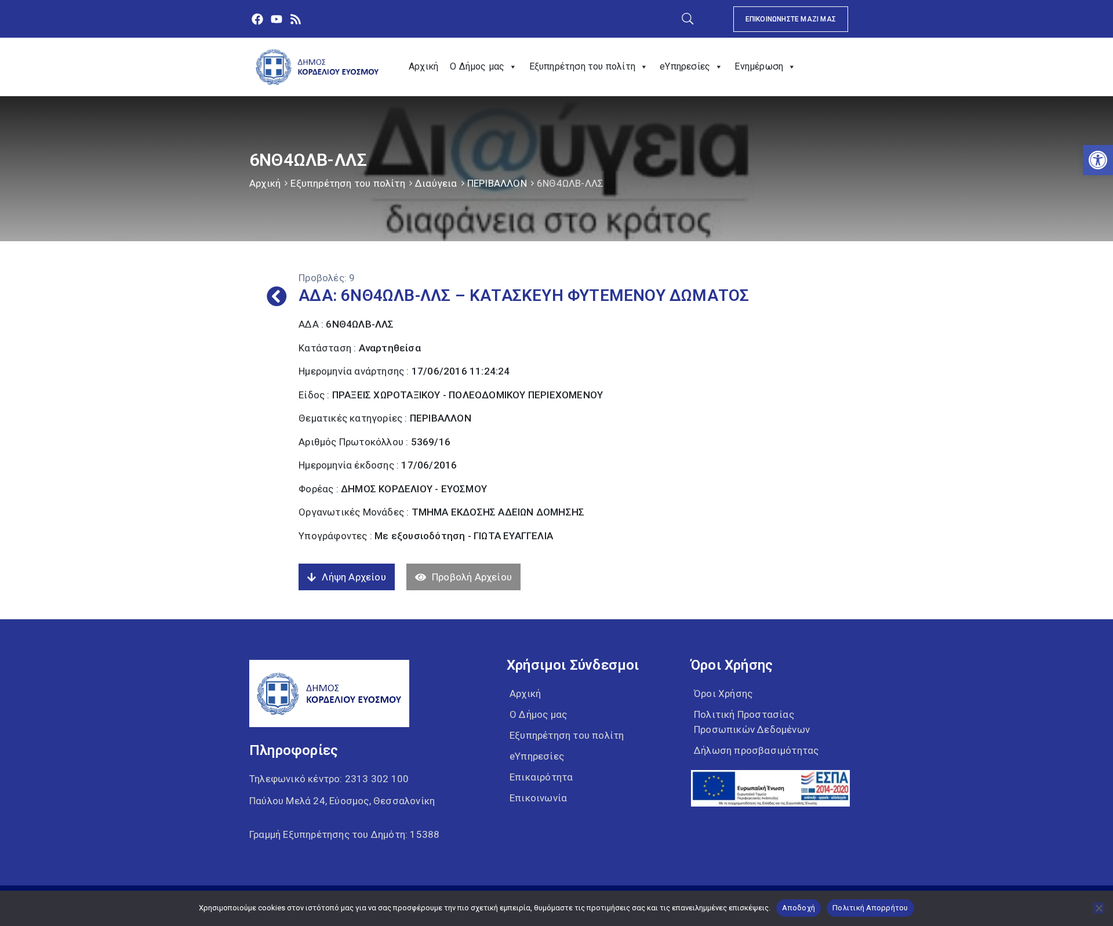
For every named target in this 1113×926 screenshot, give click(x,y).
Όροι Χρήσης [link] (723, 693)
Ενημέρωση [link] (758, 66)
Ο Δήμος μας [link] (477, 66)
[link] (1098, 160)
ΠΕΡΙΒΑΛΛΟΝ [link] (497, 183)
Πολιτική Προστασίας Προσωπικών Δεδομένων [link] (752, 722)
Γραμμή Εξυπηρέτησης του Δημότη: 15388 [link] (344, 834)
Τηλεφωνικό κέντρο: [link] (329, 779)
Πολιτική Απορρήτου (870, 907)
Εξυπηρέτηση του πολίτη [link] (582, 66)
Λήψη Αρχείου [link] (353, 577)
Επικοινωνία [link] (538, 798)
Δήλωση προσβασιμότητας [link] (756, 750)
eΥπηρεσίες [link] (685, 66)
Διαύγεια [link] (436, 183)
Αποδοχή (798, 907)
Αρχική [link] (423, 66)
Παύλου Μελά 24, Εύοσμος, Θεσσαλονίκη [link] (342, 801)
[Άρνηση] (1098, 908)
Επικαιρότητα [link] (541, 777)
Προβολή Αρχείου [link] (472, 577)
